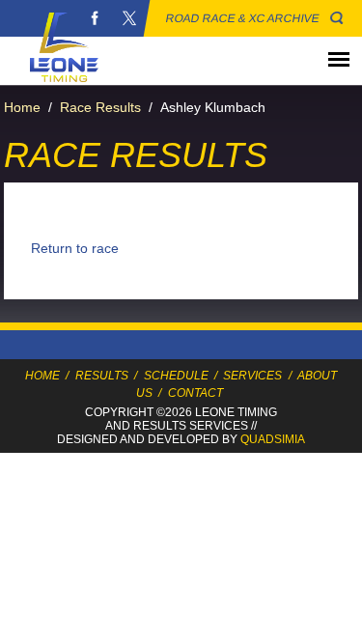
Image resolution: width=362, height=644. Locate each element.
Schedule (176, 375)
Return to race (75, 248)
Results (101, 375)
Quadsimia (272, 439)
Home (22, 107)
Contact (195, 393)
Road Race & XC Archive (242, 18)
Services (252, 375)
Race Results (100, 107)
